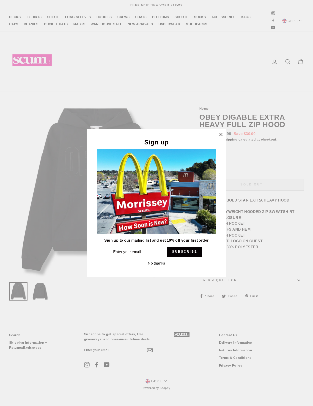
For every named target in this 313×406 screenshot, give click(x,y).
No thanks (156, 263)
